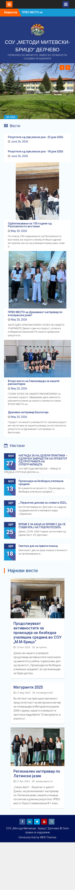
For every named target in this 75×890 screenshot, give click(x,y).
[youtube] (44, 822)
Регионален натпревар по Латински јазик (36, 773)
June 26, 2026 (19, 141)
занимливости (44, 781)
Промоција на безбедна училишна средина (40, 482)
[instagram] (51, 822)
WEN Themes (48, 837)
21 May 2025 (23, 692)
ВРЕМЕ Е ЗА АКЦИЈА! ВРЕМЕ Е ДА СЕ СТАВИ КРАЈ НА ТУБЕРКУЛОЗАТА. (42, 526)
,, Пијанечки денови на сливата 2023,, (42, 502)
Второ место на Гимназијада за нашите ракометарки (33, 382)
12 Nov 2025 (23, 647)
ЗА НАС (11, 117)
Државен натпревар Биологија (28, 412)
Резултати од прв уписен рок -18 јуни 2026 (35, 151)
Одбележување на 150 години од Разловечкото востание (30, 225)
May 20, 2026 (19, 230)
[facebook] (22, 822)
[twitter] (37, 822)
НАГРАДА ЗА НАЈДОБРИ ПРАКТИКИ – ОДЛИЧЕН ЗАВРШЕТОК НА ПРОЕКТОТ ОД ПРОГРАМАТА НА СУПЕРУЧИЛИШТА (42, 460)
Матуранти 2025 (28, 687)
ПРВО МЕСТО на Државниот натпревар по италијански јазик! (35, 314)
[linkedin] (29, 822)
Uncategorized (44, 692)
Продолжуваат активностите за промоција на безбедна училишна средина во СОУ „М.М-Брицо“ (37, 632)
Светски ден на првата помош (38, 545)
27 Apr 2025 (23, 781)
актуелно (41, 647)
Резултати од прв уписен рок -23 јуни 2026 (35, 137)
